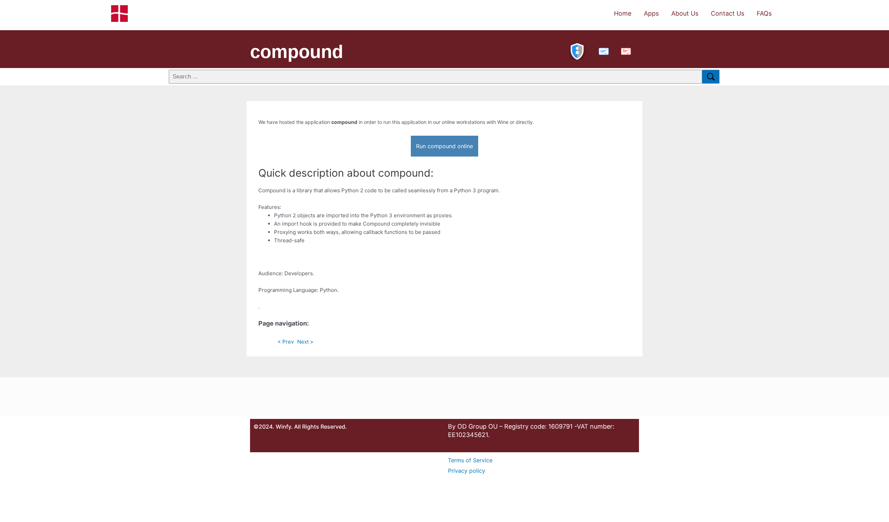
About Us (684, 13)
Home (622, 13)
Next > (305, 341)
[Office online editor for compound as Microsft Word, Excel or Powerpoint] (602, 50)
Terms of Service (470, 460)
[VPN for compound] (577, 50)
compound (296, 51)
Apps (651, 13)
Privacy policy (466, 470)
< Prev (285, 341)
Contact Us (727, 13)
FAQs (764, 13)
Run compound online (444, 146)
